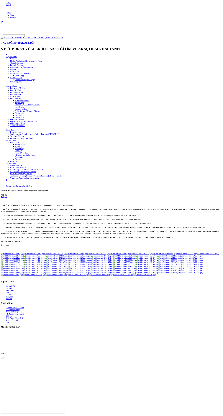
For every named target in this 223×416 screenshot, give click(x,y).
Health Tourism (11, 130)
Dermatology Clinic (17, 94)
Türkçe (8, 3)
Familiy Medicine (16, 92)
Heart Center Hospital (18, 167)
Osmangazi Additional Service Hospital (24, 178)
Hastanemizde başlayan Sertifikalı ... (19, 186)
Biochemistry (20, 144)
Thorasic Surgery (16, 63)
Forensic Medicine (17, 90)
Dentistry (13, 161)
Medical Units (11, 140)
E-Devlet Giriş (11, 322)
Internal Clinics (11, 86)
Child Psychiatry (16, 96)
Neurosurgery (15, 71)
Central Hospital (16, 165)
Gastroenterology (21, 109)
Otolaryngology (16, 82)
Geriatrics (18, 115)
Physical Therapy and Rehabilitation (23, 121)
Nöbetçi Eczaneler (12, 320)
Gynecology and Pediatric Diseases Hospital (26, 170)
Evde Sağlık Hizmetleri (14, 318)
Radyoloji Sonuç (12, 312)
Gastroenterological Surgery (25, 80)
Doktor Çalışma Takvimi (15, 308)
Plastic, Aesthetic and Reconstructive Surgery (26, 61)
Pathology (18, 151)
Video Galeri (10, 290)
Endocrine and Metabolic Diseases (27, 111)
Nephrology (19, 103)
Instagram (9, 297)
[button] (9, 13)
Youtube (9, 299)
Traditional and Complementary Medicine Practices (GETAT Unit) (34, 134)
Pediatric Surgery (16, 65)
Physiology (19, 157)
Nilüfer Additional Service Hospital (23, 172)
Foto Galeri (10, 288)
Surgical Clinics (11, 57)
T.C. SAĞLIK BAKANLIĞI (17, 42)
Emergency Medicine (18, 88)
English (8, 5)
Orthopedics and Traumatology (21, 67)
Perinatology (19, 76)
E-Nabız (9, 316)
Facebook (9, 292)
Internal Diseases (16, 99)
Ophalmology (15, 69)
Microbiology (20, 149)
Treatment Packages (17, 136)
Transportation (11, 163)
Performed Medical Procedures (21, 138)
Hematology (19, 107)
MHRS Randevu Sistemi (15, 314)
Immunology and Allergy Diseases (27, 105)
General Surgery (16, 78)
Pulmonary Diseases (17, 124)
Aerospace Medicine (17, 126)
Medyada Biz (10, 286)
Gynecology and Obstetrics (20, 73)
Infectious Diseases (17, 119)
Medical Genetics (21, 153)
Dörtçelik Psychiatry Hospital (21, 174)
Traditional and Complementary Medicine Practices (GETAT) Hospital (36, 176)
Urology (13, 59)
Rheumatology (20, 113)
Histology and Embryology (25, 155)
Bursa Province (15, 132)
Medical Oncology (22, 101)
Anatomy (18, 159)
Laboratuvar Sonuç (13, 310)
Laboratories (14, 142)
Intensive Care (20, 117)
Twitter (8, 294)
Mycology (18, 147)
